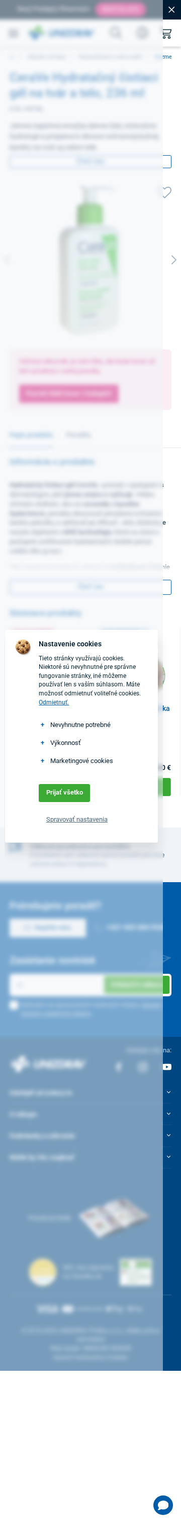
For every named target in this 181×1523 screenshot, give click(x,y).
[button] (163, 1505)
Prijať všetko (64, 792)
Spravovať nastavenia (77, 819)
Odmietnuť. (54, 702)
